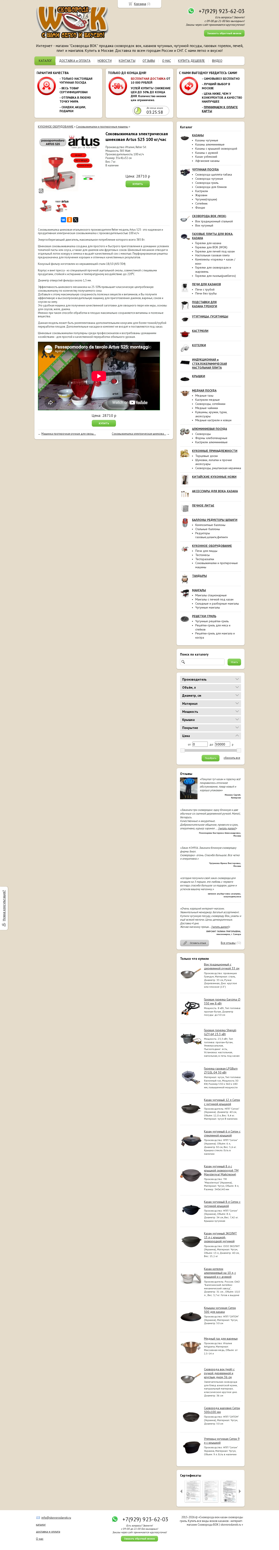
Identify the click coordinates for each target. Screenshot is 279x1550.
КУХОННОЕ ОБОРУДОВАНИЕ (55, 126)
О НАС (166, 61)
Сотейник (201, 203)
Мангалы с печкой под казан (214, 599)
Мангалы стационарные (211, 595)
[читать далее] (227, 828)
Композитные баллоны (210, 525)
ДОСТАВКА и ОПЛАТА (74, 61)
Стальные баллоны (207, 529)
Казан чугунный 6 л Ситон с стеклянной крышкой (222, 1133)
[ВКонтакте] (63, 219)
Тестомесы (202, 555)
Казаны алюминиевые (210, 144)
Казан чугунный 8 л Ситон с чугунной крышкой (222, 1204)
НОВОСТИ (105, 61)
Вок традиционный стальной (214, 221)
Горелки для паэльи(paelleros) (215, 276)
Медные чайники (206, 408)
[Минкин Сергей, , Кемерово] (188, 798)
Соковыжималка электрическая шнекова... (139, 434)
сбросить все (232, 758)
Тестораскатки (204, 559)
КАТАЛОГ (45, 61)
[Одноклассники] (69, 219)
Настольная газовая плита (212, 255)
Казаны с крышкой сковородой (216, 148)
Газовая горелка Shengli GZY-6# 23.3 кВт (220, 1032)
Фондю (200, 208)
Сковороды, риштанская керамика (218, 468)
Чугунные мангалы (207, 607)
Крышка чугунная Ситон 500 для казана (220, 1310)
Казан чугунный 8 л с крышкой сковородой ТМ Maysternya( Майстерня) (221, 1170)
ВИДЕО (217, 61)
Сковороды (203, 434)
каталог (41, 1524)
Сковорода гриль (206, 183)
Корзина (140, 4)
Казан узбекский (206, 157)
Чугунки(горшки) (206, 199)
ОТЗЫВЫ (149, 61)
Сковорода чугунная (209, 179)
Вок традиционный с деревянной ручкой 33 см (221, 966)
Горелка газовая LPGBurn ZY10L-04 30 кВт (221, 1070)
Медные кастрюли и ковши (213, 420)
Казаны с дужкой (206, 153)
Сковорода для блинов (211, 187)
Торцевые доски (206, 456)
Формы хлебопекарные (211, 438)
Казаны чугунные (206, 140)
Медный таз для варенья (221, 1338)
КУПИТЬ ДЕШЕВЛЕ (191, 61)
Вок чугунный (204, 225)
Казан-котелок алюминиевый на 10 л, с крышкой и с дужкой (220, 1273)
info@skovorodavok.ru (56, 1518)
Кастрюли (201, 191)
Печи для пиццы (206, 551)
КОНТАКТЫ (127, 61)
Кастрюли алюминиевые (211, 442)
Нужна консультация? (4, 905)
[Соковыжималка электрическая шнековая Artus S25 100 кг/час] (69, 162)
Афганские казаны (207, 161)
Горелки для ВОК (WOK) (211, 247)
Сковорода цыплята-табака (213, 174)
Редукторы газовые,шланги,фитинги (211, 535)
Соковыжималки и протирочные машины (102, 126)
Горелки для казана (208, 243)
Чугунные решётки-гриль (212, 621)
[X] (75, 219)
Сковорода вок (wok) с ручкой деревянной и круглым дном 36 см (219, 1373)
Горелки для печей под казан (215, 251)
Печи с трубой (204, 289)
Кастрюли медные (207, 400)
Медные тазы (204, 395)
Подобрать (210, 758)
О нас (39, 1539)
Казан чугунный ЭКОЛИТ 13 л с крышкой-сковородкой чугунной (220, 1237)
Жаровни (201, 195)
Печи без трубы (206, 293)
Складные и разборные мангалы (217, 603)
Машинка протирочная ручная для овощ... (68, 434)
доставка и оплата (48, 1531)
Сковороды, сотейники (210, 404)
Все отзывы (228, 943)
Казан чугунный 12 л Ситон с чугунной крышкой (222, 1102)
